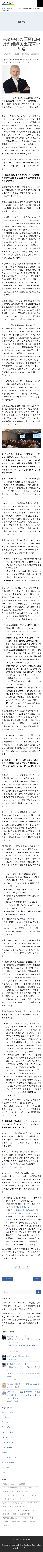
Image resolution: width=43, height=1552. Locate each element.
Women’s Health (8, 1432)
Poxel (30, 1488)
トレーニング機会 (29, 931)
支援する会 (16, 1522)
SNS (3, 1473)
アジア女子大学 (8, 1495)
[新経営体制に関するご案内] (4, 1357)
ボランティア (19, 1507)
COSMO (22, 1484)
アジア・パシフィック (20, 1492)
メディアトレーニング (11, 1510)
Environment (7, 1437)
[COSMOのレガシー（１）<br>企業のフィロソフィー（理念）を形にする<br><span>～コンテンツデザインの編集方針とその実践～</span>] (4, 1365)
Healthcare (6, 1417)
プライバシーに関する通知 (22, 1539)
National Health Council (24, 1210)
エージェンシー (33, 1495)
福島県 (32, 1522)
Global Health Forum (10, 1488)
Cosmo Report (8, 1447)
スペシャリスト (33, 1503)
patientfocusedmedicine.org (22, 925)
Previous (8, 1279)
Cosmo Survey (8, 1427)
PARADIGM (21, 1207)
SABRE (5, 1492)
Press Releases (8, 1462)
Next (36, 1279)
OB (23, 1488)
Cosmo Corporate (32, 54)
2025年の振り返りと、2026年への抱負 (23, 1384)
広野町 (5, 1522)
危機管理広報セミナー (11, 1518)
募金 (14, 1514)
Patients (5, 1422)
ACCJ (5, 1484)
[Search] (38, 1292)
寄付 (31, 1518)
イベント (21, 1495)
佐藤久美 (6, 1514)
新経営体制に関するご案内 (18, 1356)
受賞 (24, 1518)
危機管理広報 (25, 1514)
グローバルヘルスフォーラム (13, 1503)
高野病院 (6, 1525)
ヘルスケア (7, 1507)
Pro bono (5, 1468)
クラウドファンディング (12, 1499)
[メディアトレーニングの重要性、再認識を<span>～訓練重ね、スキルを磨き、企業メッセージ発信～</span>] (4, 1393)
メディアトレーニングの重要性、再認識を (23, 1395)
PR (36, 1488)
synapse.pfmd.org (9, 1167)
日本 (24, 1522)
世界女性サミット (29, 1510)
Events (4, 1452)
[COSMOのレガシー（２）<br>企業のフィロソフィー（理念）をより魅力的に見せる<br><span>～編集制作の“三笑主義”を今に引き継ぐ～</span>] (4, 1337)
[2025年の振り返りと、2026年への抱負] (4, 1385)
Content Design (8, 1412)
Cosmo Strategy (8, 1442)
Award (13, 1484)
